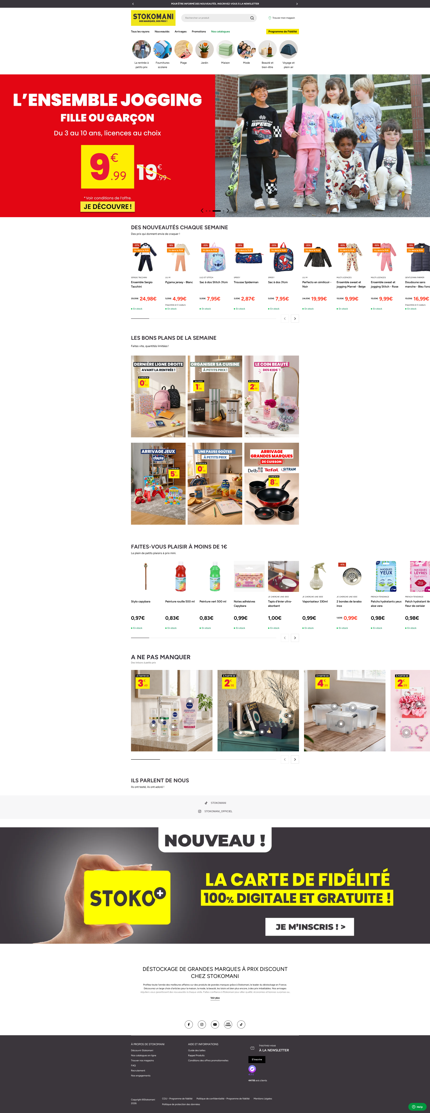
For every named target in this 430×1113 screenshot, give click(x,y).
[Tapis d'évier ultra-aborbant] (283, 576)
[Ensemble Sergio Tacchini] (146, 257)
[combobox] (219, 18)
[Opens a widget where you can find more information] (417, 1107)
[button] (133, 4)
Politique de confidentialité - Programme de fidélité (223, 1098)
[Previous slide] (202, 211)
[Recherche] (252, 18)
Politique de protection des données (181, 1104)
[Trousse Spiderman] (249, 257)
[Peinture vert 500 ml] (215, 576)
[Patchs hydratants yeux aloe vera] (386, 576)
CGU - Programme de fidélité (177, 1098)
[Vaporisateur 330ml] (317, 576)
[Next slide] (228, 211)
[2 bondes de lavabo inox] (352, 576)
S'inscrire (257, 1059)
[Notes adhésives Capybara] (249, 576)
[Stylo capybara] (146, 576)
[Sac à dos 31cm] (283, 257)
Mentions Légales (263, 1098)
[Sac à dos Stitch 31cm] (215, 257)
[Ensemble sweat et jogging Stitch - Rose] (386, 257)
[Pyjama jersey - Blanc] (180, 257)
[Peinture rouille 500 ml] (180, 576)
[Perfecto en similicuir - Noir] (317, 257)
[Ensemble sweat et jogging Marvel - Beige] (352, 257)
